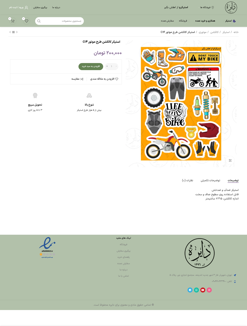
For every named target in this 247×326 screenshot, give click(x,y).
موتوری (202, 32)
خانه (236, 32)
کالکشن (214, 32)
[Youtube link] (202, 290)
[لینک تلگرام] (190, 290)
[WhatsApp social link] (196, 290)
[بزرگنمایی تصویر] (230, 160)
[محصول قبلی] (16, 32)
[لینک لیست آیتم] (199, 281)
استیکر (226, 32)
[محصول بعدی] (10, 32)
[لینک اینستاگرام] (209, 290)
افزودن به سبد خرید (91, 66)
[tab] (233, 180)
